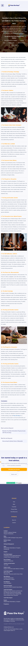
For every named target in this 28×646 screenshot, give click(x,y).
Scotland (5, 530)
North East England (8, 585)
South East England (8, 589)
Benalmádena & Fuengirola (15, 547)
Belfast (5, 541)
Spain (5, 546)
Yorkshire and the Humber (9, 563)
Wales (5, 536)
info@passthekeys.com (9, 627)
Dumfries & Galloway (8, 532)
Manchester (18, 555)
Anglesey (5, 537)
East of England (7, 559)
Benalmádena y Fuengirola (15, 601)
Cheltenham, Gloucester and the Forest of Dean (13, 574)
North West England (8, 554)
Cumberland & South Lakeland (10, 555)
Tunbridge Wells (18, 593)
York (5, 564)
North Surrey (12, 593)
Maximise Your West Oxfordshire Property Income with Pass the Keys (13, 431)
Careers (14, 522)
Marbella (5, 547)
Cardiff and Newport (11, 537)
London (14, 568)
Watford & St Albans (20, 568)
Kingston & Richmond (8, 568)
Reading (19, 592)
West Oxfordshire (14, 595)
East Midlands (7, 581)
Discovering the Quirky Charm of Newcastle (12, 441)
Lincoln (5, 583)
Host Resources (14, 511)
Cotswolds (8, 572)
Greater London (7, 567)
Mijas (8, 547)
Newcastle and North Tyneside (10, 587)
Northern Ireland (7, 540)
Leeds (7, 564)
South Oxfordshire (7, 595)
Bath (5, 572)
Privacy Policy (14, 509)
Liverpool (5, 557)
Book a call (14, 474)
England (5, 551)
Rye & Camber (7, 593)
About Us (14, 520)
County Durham (19, 587)
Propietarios (6, 604)
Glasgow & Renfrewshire (8, 533)
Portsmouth (15, 592)
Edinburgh (14, 532)
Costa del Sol (6, 549)
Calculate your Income (14, 469)
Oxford (11, 592)
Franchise (14, 506)
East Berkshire (7, 592)
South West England (8, 571)
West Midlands (7, 576)
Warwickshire (10, 577)
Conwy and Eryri (19, 537)
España (5, 600)
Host (14, 501)
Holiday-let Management (9, 544)
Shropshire (6, 577)
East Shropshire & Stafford (9, 579)
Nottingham (9, 583)
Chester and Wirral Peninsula (13, 557)
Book (14, 504)
